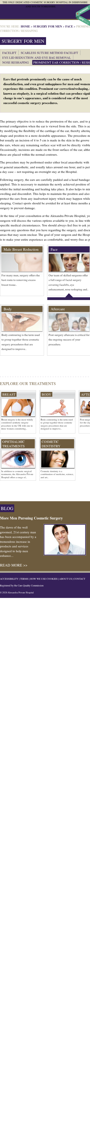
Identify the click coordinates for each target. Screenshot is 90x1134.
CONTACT (79, 578)
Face (69, 26)
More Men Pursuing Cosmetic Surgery (31, 518)
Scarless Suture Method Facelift (49, 53)
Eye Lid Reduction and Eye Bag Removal (36, 57)
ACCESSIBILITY (9, 578)
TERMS (24, 578)
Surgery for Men (47, 26)
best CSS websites (83, 15)
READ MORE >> (13, 565)
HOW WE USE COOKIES (44, 578)
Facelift (9, 53)
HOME (25, 26)
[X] (62, 6)
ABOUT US (65, 578)
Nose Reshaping (15, 62)
